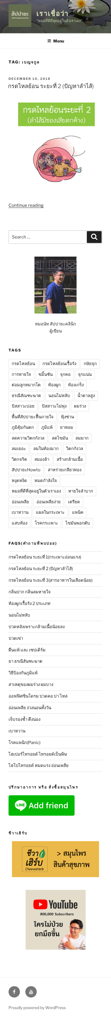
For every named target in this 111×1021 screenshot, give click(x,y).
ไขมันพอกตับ (77, 523)
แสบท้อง (19, 523)
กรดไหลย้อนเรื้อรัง (59, 363)
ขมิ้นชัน (45, 374)
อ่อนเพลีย (20, 501)
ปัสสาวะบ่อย (23, 406)
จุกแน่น (85, 374)
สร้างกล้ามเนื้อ (70, 459)
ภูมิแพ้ (47, 427)
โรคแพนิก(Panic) (24, 742)
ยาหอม (66, 427)
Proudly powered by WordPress (37, 1007)
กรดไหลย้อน (23, 363)
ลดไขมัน (60, 438)
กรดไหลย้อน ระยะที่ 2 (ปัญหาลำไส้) (51, 86)
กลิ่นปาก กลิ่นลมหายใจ (30, 591)
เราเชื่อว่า (52, 13)
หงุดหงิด (19, 480)
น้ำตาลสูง (86, 395)
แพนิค (77, 512)
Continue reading (26, 205)
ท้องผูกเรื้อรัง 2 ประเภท (29, 603)
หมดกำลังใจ (45, 480)
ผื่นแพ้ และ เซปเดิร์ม (27, 650)
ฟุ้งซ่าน (67, 416)
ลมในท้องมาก (46, 448)
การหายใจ (21, 374)
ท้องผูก (54, 384)
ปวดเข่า (16, 638)
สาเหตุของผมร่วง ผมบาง (31, 684)
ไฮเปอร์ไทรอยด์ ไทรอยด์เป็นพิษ (38, 754)
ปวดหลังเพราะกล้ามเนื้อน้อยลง (37, 626)
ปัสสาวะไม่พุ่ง (54, 406)
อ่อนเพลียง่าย (48, 501)
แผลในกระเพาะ (50, 512)
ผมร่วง (80, 406)
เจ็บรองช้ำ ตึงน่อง (24, 719)
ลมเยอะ (19, 448)
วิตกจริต (19, 459)
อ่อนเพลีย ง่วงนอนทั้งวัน (30, 707)
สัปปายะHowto (26, 469)
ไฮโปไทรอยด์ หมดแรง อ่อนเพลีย (39, 765)
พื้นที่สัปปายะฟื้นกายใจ (33, 416)
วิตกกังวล (74, 448)
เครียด (74, 501)
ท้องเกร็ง (76, 384)
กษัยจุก (90, 363)
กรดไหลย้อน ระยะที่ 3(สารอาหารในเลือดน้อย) (50, 580)
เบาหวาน (20, 512)
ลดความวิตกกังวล (28, 438)
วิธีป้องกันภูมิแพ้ (23, 672)
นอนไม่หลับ (59, 395)
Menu (58, 41)
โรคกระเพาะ (46, 523)
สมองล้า (41, 459)
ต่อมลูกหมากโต (26, 384)
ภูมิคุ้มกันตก (23, 427)
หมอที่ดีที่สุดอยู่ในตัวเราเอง (36, 491)
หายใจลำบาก (80, 491)
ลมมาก (82, 438)
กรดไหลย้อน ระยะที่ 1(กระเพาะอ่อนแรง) (45, 557)
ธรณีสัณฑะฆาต (26, 395)
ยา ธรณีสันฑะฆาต (25, 661)
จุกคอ (65, 374)
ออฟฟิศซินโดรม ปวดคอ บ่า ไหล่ (38, 696)
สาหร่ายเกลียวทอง (64, 469)
